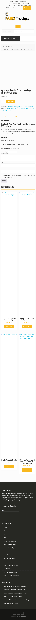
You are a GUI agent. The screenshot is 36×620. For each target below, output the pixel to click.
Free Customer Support (10, 548)
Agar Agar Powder (9, 108)
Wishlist (8, 7)
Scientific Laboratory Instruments (13, 596)
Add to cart (11, 101)
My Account (27, 7)
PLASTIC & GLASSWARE (10, 572)
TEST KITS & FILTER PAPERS (12, 575)
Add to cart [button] (9, 326)
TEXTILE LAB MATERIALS (11, 565)
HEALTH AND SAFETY (10, 562)
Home (5, 527)
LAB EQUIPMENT (8, 569)
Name (3, 162)
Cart (13, 7)
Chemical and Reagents (14, 106)
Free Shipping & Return (10, 544)
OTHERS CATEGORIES (27, 106)
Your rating (4, 152)
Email (3, 169)
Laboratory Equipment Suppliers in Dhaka (15, 589)
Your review (5, 153)
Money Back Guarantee (10, 541)
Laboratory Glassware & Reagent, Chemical (15, 593)
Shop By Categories (10, 38)
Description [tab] (5, 116)
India (9, 110)
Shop (5, 537)
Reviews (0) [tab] (13, 116)
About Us (6, 531)
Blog (5, 534)
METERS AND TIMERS (10, 558)
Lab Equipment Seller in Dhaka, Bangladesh (15, 586)
